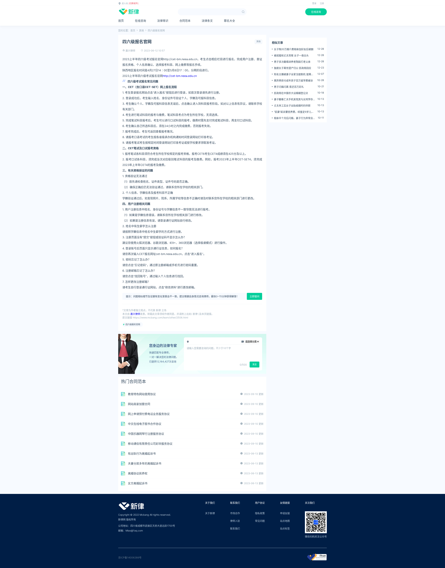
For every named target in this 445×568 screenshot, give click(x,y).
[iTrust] (317, 559)
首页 (121, 20)
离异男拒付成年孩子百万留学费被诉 (293, 80)
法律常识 (162, 20)
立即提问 (254, 296)
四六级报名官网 (133, 324)
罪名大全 (229, 20)
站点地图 (285, 520)
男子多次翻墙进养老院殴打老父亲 (292, 61)
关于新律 (210, 513)
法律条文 (207, 20)
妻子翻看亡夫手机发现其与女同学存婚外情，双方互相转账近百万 (294, 99)
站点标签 (285, 528)
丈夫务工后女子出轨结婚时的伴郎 (292, 105)
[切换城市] (133, 3)
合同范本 (185, 20)
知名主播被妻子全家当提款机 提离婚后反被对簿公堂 (294, 74)
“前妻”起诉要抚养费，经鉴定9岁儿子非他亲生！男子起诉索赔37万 (294, 111)
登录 (314, 3)
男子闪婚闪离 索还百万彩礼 (289, 86)
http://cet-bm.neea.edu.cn (180, 76)
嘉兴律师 (130, 50)
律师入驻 (235, 520)
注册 (322, 3)
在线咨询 (316, 11)
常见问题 (260, 520)
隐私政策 (260, 513)
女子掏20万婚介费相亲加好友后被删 (293, 49)
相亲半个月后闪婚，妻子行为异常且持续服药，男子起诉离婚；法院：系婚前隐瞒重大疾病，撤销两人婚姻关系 (294, 118)
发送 (254, 364)
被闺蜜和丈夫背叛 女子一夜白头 (291, 55)
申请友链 (285, 513)
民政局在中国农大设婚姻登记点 (291, 92)
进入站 (125, 3)
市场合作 (235, 513)
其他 (141, 30)
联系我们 (235, 528)
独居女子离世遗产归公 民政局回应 (292, 67)
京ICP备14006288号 (129, 557)
